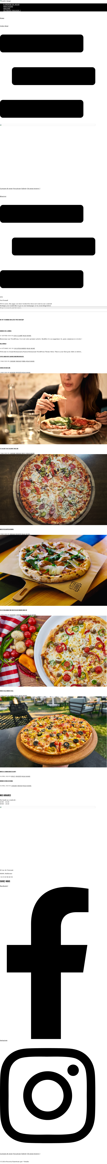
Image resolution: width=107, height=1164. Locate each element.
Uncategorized (20, 348)
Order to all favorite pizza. (6, 691)
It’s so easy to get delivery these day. (9, 448)
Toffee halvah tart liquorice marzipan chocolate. (12, 356)
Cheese (12, 361)
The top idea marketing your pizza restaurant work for (13, 610)
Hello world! (3, 344)
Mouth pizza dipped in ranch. (7, 529)
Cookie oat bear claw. (5, 368)
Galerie (6, 8)
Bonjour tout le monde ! (6, 331)
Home (2, 18)
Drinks (18, 361)
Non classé (17, 335)
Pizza (24, 361)
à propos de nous (11, 4)
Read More (27, 335)
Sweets (19, 372)
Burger (13, 372)
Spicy (24, 453)
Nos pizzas (8, 6)
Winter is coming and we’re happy (8, 771)
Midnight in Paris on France (6, 781)
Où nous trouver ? (12, 10)
